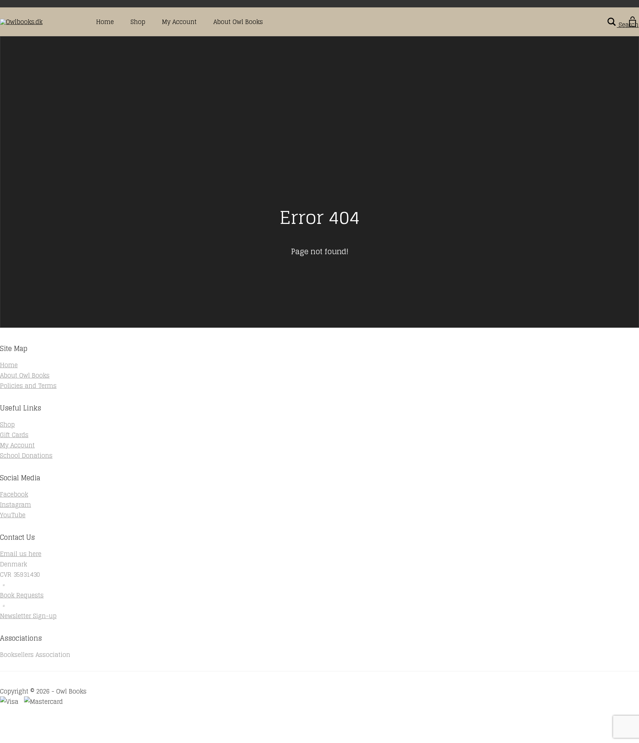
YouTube (13, 515)
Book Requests (22, 595)
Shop (138, 22)
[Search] (611, 22)
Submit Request (107, 737)
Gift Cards (14, 435)
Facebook (14, 494)
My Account (179, 22)
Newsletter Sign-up (28, 616)
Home (105, 22)
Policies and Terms (28, 386)
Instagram (15, 505)
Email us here (20, 554)
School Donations (26, 455)
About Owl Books (238, 22)
